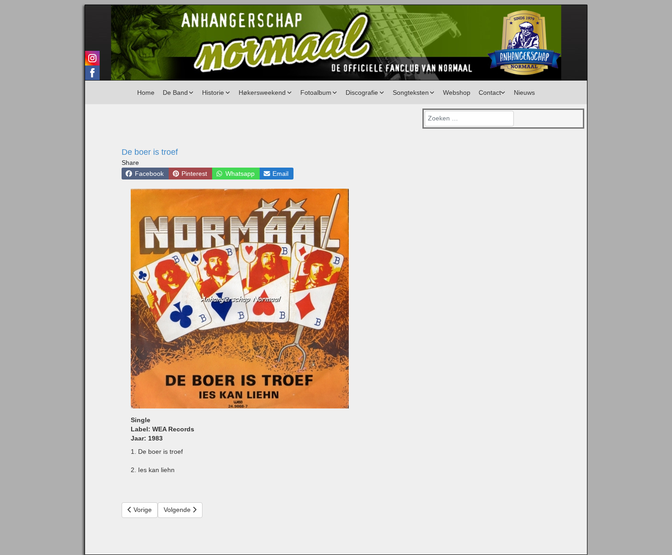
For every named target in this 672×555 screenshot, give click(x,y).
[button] (145, 173)
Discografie (362, 92)
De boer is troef (150, 152)
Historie (213, 92)
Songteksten (411, 92)
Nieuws (524, 92)
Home (146, 92)
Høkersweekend (262, 92)
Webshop (456, 92)
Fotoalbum (315, 92)
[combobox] (469, 118)
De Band (175, 92)
